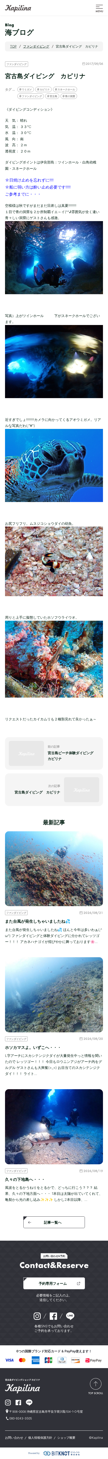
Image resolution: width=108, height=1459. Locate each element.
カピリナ (45, 89)
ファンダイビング (17, 64)
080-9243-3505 (20, 1418)
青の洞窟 (70, 96)
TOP (13, 46)
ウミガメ (27, 89)
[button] (99, 8)
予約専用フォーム (53, 1283)
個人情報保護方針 (40, 1437)
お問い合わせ (14, 1437)
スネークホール (66, 89)
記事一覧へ (53, 1222)
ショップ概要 (66, 1437)
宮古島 (53, 96)
